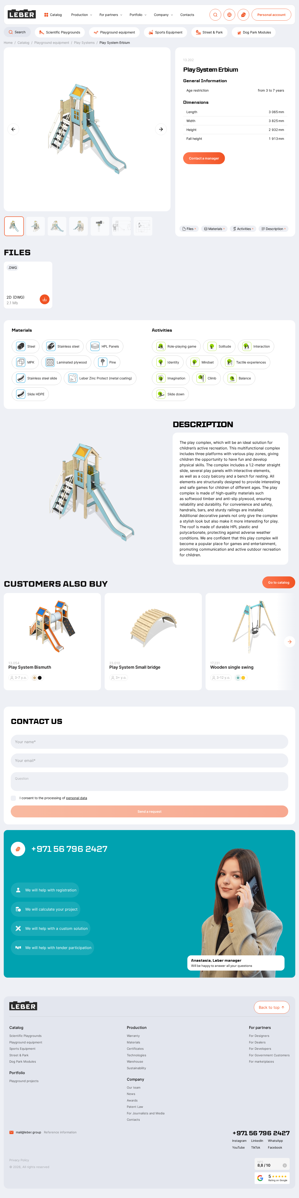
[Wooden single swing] (254, 627)
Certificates (135, 1048)
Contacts (187, 15)
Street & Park (213, 32)
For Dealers (257, 1042)
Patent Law (135, 1107)
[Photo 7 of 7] (143, 226)
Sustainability (136, 1068)
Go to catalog (278, 582)
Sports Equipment (168, 32)
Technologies (136, 1055)
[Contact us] (243, 15)
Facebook (275, 1147)
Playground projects (24, 1081)
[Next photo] (161, 129)
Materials (215, 229)
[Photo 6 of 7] (121, 226)
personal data (76, 798)
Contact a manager (204, 158)
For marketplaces (261, 1061)
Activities (244, 229)
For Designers (259, 1036)
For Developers (260, 1048)
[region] (149, 32)
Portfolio (136, 15)
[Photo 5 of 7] (100, 226)
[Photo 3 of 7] (57, 226)
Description (274, 229)
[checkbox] (13, 798)
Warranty (133, 1036)
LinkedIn (257, 1140)
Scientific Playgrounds (63, 32)
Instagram (239, 1140)
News (131, 1094)
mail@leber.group (28, 1132)
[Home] (22, 14)
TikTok (255, 1147)
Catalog (56, 15)
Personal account (271, 15)
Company (161, 15)
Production (79, 15)
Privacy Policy (19, 1160)
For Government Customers (269, 1055)
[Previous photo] (13, 129)
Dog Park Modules (257, 32)
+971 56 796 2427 (69, 849)
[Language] (229, 15)
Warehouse (135, 1061)
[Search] (215, 15)
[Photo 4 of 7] (78, 226)
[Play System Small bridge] (153, 627)
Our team (133, 1087)
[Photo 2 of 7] (35, 226)
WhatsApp (275, 1140)
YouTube (238, 1147)
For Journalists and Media (145, 1113)
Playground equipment (117, 32)
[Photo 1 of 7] (14, 226)
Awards (132, 1100)
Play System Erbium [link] (115, 43)
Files (190, 229)
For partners (109, 15)
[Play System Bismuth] (52, 627)
